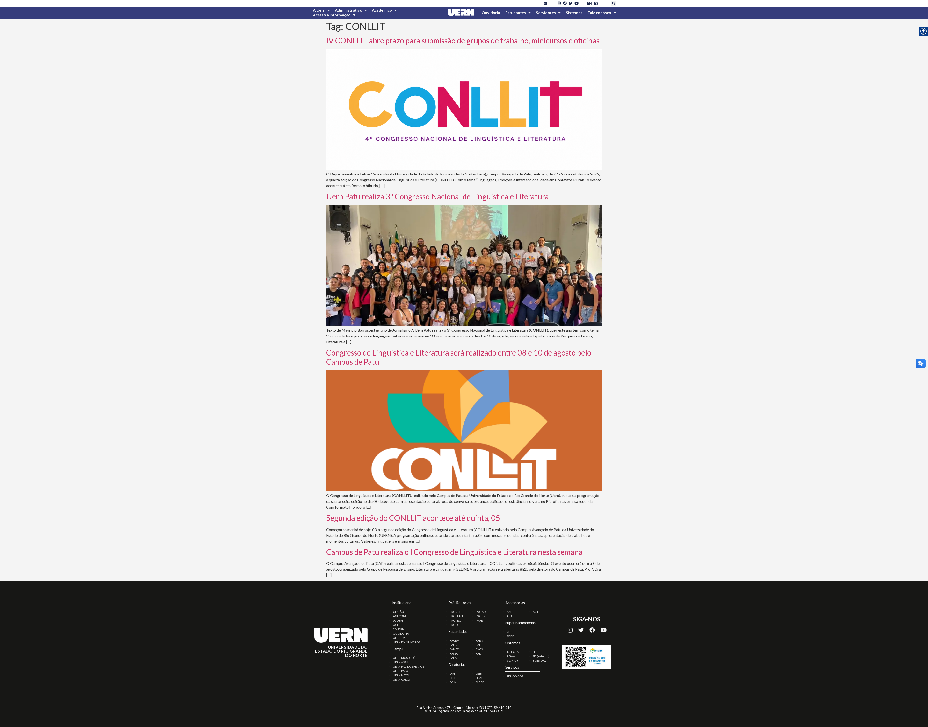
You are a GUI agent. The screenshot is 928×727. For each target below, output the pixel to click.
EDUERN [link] (398, 629)
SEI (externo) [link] (541, 656)
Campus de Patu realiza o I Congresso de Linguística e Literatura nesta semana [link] (454, 552)
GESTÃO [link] (398, 612)
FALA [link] (453, 658)
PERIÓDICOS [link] (515, 676)
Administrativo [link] (348, 10)
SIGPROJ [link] (512, 660)
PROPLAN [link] (456, 616)
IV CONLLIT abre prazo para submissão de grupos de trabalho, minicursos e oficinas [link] (463, 40)
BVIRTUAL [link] (539, 660)
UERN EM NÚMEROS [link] (406, 642)
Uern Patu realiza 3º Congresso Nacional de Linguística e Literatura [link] (437, 196)
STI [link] (508, 632)
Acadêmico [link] (382, 10)
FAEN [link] (479, 640)
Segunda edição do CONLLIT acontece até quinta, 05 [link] (413, 518)
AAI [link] (509, 612)
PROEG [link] (454, 625)
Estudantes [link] (515, 12)
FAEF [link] (479, 645)
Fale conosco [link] (599, 12)
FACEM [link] (454, 640)
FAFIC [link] (453, 645)
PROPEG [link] (455, 620)
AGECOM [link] (399, 616)
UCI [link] (395, 625)
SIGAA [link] (511, 656)
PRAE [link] (479, 620)
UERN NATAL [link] (401, 675)
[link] (545, 3)
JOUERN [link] (398, 620)
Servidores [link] (546, 12)
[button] (613, 3)
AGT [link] (535, 612)
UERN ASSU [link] (400, 662)
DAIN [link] (453, 682)
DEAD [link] (479, 678)
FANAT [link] (454, 649)
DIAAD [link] (480, 682)
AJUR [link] (510, 616)
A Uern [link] (319, 10)
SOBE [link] (510, 636)
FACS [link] (479, 649)
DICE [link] (453, 678)
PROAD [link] (481, 612)
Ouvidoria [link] (491, 12)
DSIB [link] (479, 673)
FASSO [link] (454, 653)
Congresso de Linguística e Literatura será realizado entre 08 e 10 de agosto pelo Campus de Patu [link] (458, 357)
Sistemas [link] (574, 12)
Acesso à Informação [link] (332, 15)
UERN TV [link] (399, 638)
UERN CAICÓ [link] (401, 679)
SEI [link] (534, 652)
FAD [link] (478, 653)
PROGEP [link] (455, 612)
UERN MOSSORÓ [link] (404, 658)
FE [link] (477, 658)
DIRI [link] (452, 673)
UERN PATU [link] (400, 671)
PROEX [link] (480, 616)
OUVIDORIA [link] (401, 633)
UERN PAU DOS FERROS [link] (408, 666)
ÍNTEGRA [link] (513, 652)
